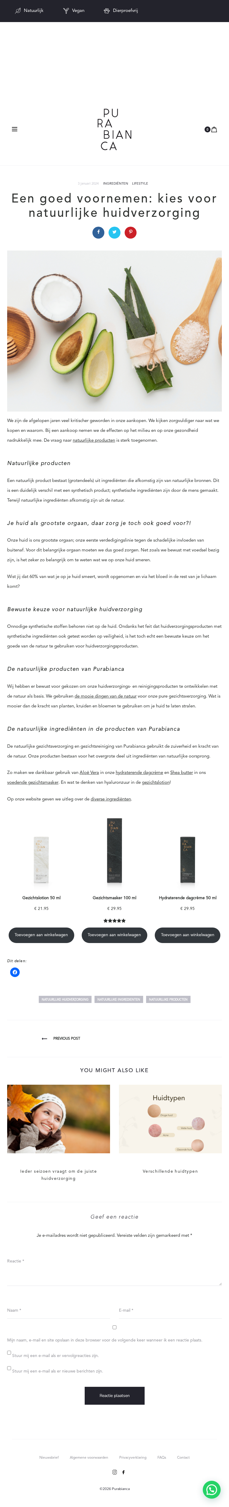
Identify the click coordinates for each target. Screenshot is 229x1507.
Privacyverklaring (132, 1458)
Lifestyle (140, 184)
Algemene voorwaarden (89, 1458)
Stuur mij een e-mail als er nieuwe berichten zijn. (57, 1371)
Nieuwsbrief (49, 1458)
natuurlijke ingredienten (119, 999)
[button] (212, 1490)
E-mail (126, 1310)
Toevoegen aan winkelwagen (41, 935)
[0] (214, 130)
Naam (14, 1310)
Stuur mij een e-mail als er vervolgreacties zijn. (55, 1356)
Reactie (15, 1261)
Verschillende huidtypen (170, 1171)
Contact (183, 1458)
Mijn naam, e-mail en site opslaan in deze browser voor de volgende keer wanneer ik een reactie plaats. (104, 1340)
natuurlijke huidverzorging (65, 999)
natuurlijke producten (168, 999)
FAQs (161, 1458)
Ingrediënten (115, 184)
